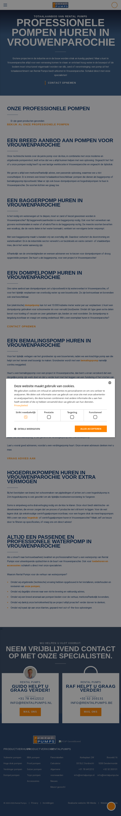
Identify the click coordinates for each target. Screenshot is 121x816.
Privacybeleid (21, 405)
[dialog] (60, 408)
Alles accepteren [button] (90, 428)
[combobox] (109, 382)
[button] (27, 428)
